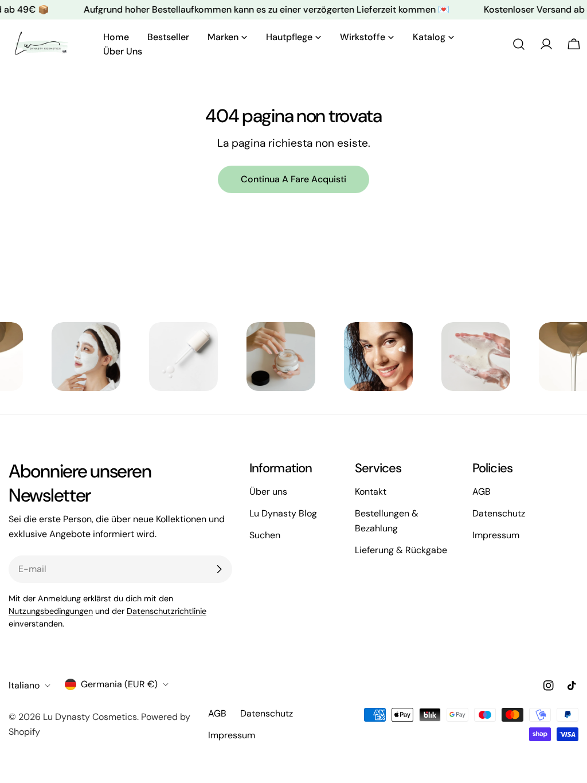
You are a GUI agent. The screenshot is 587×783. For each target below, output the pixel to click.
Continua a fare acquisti (293, 179)
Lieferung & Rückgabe (401, 550)
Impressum (495, 535)
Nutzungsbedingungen (51, 611)
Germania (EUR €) (119, 684)
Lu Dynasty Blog (283, 513)
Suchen (264, 535)
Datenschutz (498, 513)
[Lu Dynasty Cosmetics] (62, 356)
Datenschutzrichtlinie (166, 611)
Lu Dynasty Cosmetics (90, 717)
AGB (481, 492)
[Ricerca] (518, 44)
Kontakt (370, 492)
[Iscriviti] (219, 569)
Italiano (24, 685)
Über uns (268, 492)
